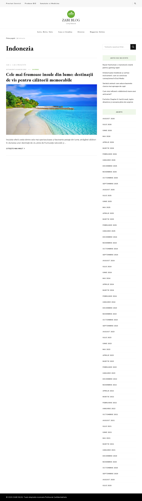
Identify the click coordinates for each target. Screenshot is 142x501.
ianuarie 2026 (109, 160)
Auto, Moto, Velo (45, 32)
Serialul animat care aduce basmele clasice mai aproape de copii (117, 85)
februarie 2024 (110, 296)
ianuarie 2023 (109, 373)
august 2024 (109, 261)
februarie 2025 (110, 225)
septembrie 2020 (110, 474)
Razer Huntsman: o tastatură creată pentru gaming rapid (118, 66)
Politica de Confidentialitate (56, 497)
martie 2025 (108, 219)
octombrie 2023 (110, 320)
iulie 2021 (107, 426)
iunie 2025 (107, 201)
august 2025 (109, 190)
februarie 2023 (110, 367)
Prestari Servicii (13, 4)
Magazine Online (97, 32)
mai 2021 (106, 438)
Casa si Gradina (65, 32)
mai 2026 (106, 136)
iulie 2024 (107, 267)
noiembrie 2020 (110, 462)
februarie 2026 (110, 154)
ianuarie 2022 (109, 409)
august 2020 (109, 480)
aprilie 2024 (108, 284)
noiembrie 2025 (110, 172)
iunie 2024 (107, 272)
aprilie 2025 (108, 213)
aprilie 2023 (108, 355)
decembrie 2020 (110, 456)
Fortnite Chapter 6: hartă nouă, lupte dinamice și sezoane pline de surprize (118, 100)
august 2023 (109, 332)
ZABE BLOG (71, 20)
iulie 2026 (107, 124)
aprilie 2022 (108, 391)
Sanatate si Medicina (49, 4)
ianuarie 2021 (109, 450)
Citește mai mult (14, 149)
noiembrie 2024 (110, 243)
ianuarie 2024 (109, 302)
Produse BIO (30, 4)
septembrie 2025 (110, 184)
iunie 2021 (107, 432)
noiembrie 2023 (110, 314)
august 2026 (109, 119)
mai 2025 (106, 207)
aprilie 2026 (108, 142)
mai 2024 (106, 278)
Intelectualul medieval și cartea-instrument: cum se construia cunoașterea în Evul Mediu (116, 76)
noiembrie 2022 (110, 385)
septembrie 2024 (110, 255)
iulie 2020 (107, 485)
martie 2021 (108, 444)
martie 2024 (108, 290)
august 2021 (109, 420)
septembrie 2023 (110, 326)
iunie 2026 (107, 130)
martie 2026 (108, 148)
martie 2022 (108, 397)
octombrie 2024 (110, 249)
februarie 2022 (110, 403)
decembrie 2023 (110, 308)
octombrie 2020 (110, 468)
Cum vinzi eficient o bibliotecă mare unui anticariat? (119, 92)
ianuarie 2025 (109, 231)
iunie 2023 (107, 343)
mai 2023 (106, 349)
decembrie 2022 (110, 379)
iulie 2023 (107, 338)
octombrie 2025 (110, 178)
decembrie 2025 (110, 166)
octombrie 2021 (110, 414)
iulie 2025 (107, 196)
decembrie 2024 (110, 237)
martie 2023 (108, 361)
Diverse (81, 32)
